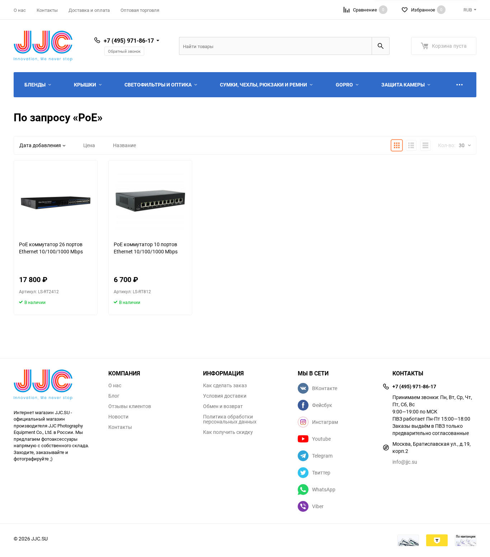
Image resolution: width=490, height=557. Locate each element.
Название (124, 145)
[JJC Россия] (56, 385)
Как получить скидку (228, 432)
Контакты (47, 10)
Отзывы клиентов (129, 406)
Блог (113, 395)
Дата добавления (40, 145)
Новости (118, 416)
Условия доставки (224, 395)
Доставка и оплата (89, 10)
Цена (89, 145)
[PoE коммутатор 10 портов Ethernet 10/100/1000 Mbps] (150, 200)
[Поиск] (381, 46)
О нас (20, 10)
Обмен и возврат (223, 406)
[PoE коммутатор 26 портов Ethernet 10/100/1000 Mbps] (55, 200)
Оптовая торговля (140, 10)
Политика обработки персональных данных (229, 419)
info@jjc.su (404, 461)
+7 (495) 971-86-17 (129, 41)
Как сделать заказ (225, 385)
